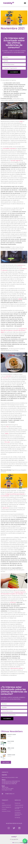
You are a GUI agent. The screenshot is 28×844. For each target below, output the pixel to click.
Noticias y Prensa (6, 811)
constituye (13, 602)
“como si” (5, 377)
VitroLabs (7, 442)
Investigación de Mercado (19, 808)
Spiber (7, 433)
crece (20, 299)
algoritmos (6, 508)
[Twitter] (14, 828)
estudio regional (15, 160)
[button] (25, 3)
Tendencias (17, 803)
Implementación (19, 805)
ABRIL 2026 (10, 748)
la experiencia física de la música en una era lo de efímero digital (14, 330)
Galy (7, 426)
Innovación (17, 810)
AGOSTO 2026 (11, 734)
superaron (20, 265)
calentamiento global (16, 668)
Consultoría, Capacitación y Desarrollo (18, 814)
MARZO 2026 (11, 754)
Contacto (4, 809)
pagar (21, 121)
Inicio (3, 803)
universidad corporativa (9, 148)
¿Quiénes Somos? (6, 805)
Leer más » (9, 736)
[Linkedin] (19, 828)
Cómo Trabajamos (6, 807)
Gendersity (17, 817)
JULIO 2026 (10, 741)
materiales (8, 376)
